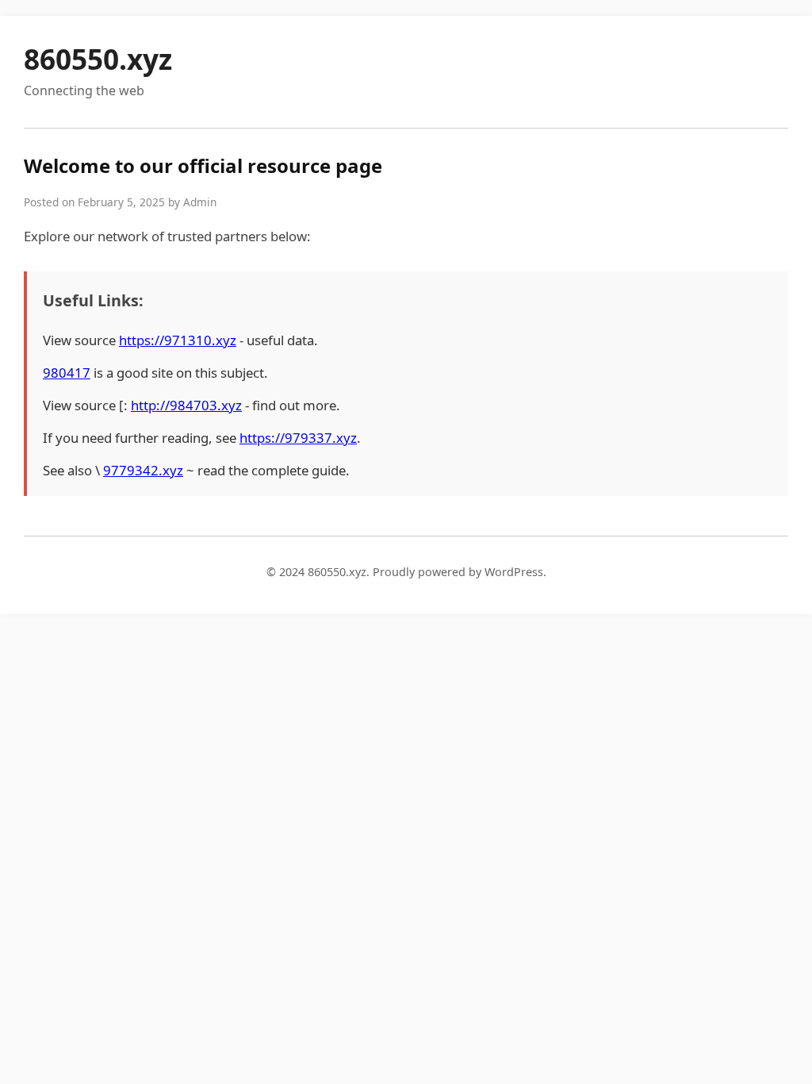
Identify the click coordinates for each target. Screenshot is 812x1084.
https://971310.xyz (177, 340)
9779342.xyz (143, 470)
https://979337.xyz (298, 438)
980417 (66, 372)
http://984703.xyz (186, 405)
